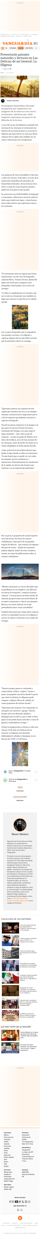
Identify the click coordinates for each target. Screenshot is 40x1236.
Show (21, 48)
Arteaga (20, 800)
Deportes (29, 48)
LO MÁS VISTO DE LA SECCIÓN (16, 1027)
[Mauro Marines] (20, 824)
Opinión (13, 48)
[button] (2, 48)
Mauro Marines (13, 100)
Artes (2, 72)
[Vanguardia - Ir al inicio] (20, 44)
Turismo (20, 791)
